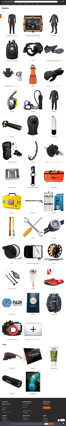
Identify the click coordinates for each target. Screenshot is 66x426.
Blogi (44, 417)
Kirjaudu (24, 417)
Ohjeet (4, 419)
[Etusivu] (7, 1)
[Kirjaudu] (58, 1)
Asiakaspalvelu (27, 3)
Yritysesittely (46, 420)
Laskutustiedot (25, 412)
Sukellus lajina (5, 11)
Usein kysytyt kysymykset (27, 410)
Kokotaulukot (46, 418)
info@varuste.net (25, 405)
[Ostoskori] (60, 1)
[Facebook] (44, 404)
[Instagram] (46, 404)
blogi (12, 3)
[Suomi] (63, 1)
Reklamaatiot (5, 418)
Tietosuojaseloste (26, 419)
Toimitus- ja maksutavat (6, 420)
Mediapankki (46, 419)
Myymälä (20, 3)
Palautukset (5, 417)
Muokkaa (46, 423)
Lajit (3, 3)
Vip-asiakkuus (25, 418)
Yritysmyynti (25, 411)
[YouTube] (48, 404)
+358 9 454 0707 (27, 403)
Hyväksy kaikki (51, 423)
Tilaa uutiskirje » (47, 407)
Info (16, 3)
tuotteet (8, 3)
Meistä (37, 3)
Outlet (33, 3)
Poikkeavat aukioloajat (6, 412)
